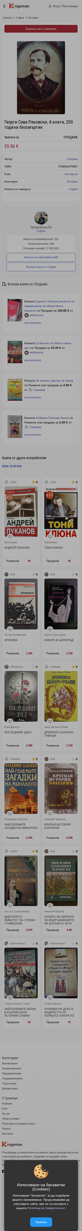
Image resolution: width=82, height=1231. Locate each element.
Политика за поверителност (46, 1208)
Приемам (41, 1222)
